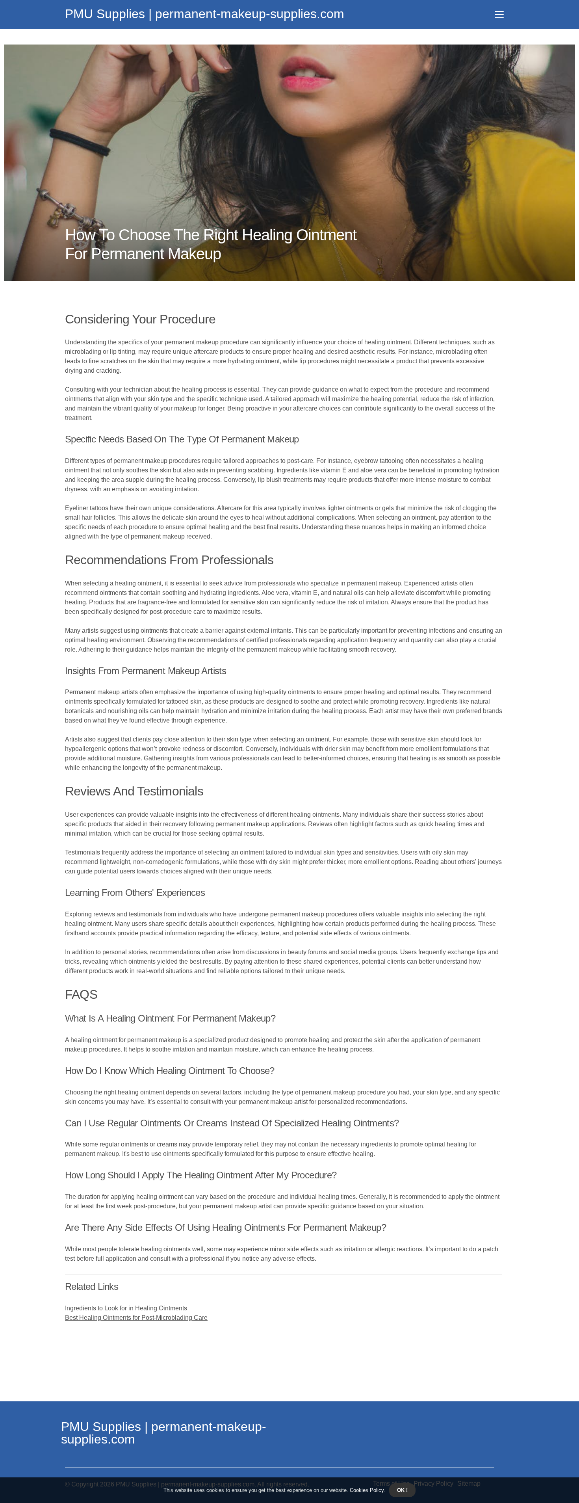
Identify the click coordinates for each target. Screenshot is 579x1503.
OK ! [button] (402, 1490)
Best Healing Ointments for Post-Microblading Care (136, 1317)
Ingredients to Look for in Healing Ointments (126, 1308)
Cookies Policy (366, 1490)
